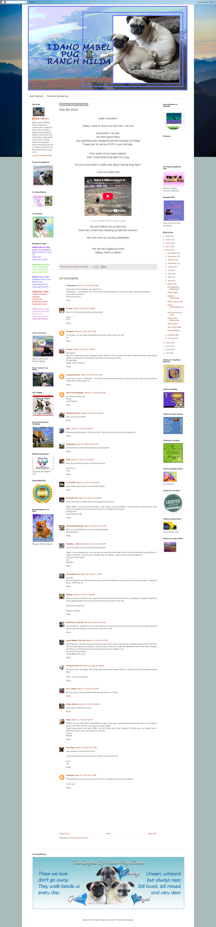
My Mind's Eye (72, 498)
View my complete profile (42, 156)
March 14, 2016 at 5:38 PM (88, 689)
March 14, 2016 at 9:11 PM (82, 720)
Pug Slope (70, 748)
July (169, 270)
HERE (102, 221)
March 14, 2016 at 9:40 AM (92, 413)
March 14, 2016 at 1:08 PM (95, 544)
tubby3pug (70, 444)
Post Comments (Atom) (79, 838)
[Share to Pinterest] (105, 266)
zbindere (112, 920)
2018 (168, 243)
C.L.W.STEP (71, 483)
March (170, 284)
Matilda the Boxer (73, 413)
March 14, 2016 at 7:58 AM (84, 349)
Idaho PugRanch (36, 96)
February (171, 335)
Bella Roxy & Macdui (74, 622)
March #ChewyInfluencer (176, 307)
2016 (168, 250)
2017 (168, 247)
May (170, 277)
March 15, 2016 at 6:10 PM (85, 775)
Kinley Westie (72, 704)
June (170, 274)
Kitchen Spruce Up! (175, 302)
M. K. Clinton (71, 689)
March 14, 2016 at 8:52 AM (91, 375)
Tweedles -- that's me (75, 544)
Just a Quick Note (174, 327)
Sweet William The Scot (76, 641)
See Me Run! (173, 324)
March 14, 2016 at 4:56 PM (93, 666)
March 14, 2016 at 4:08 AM (87, 286)
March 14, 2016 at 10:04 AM (87, 444)
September (172, 263)
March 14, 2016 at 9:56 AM (82, 429)
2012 (168, 353)
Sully (68, 460)
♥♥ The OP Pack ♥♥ (74, 666)
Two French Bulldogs (74, 393)
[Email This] (94, 266)
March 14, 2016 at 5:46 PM (89, 704)
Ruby (68, 720)
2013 (168, 350)
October (171, 260)
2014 (168, 346)
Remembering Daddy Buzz (173, 288)
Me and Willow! (174, 331)
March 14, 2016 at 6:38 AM (84, 308)
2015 (168, 343)
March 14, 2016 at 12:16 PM (95, 526)
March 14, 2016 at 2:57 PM (97, 641)
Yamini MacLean (73, 574)
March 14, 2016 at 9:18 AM (95, 393)
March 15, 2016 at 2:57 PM (86, 748)
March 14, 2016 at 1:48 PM (84, 595)
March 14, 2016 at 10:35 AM (88, 483)
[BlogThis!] (97, 266)
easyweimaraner (73, 375)
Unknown (70, 331)
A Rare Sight (173, 292)
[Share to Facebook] (102, 266)
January (171, 338)
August (171, 267)
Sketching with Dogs (74, 526)
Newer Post (64, 834)
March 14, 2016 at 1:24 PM (91, 574)
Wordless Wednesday (173, 297)
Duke (68, 429)
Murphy (69, 595)
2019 (168, 240)
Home (108, 834)
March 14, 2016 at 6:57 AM (85, 331)
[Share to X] (99, 266)
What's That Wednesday (173, 319)
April (170, 281)
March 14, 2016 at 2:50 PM (95, 622)
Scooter (69, 308)
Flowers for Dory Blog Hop (57, 96)
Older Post (152, 834)
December (172, 253)
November (172, 256)
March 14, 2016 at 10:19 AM (82, 460)
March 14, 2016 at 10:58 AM (90, 498)
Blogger (130, 920)
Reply (68, 300)
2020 (168, 236)
